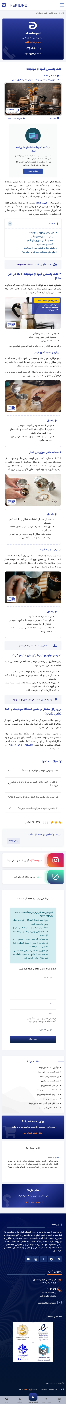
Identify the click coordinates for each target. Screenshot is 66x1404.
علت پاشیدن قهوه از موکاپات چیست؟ (40, 771)
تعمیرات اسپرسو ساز (25, 264)
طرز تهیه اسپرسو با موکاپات (23, 699)
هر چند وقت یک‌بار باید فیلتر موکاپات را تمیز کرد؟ (34, 797)
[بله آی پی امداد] (58, 1259)
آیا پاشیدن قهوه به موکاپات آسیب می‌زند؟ (38, 808)
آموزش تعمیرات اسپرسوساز (45, 79)
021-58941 (33, 48)
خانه (62, 13)
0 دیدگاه (53, 118)
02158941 (28, 745)
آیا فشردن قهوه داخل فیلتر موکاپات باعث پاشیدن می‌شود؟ (34, 784)
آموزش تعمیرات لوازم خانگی (22, 79)
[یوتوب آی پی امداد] (28, 1259)
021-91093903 (33, 53)
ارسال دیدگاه (13, 840)
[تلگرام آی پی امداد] (51, 1259)
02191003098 (14, 745)
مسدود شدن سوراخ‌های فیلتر (40, 240)
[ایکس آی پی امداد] (43, 1259)
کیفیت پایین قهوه (45, 244)
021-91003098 (49, 1293)
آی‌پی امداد (42, 203)
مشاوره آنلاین (33, 171)
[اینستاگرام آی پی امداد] (35, 1259)
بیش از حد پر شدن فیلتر (43, 236)
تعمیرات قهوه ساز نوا (24, 645)
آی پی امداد (28, 1389)
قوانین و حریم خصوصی (55, 1382)
